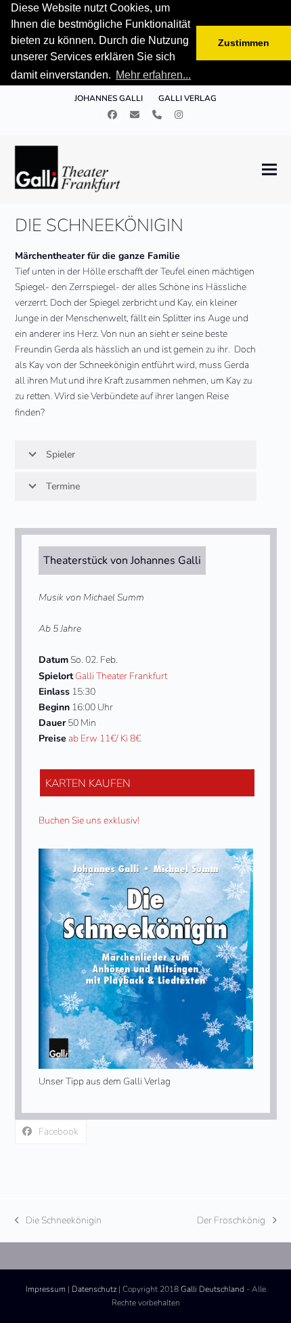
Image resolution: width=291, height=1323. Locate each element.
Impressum (46, 1289)
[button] (269, 169)
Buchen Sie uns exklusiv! (89, 820)
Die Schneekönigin (58, 1221)
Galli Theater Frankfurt (121, 676)
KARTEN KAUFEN (88, 783)
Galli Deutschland (212, 1289)
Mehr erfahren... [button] (153, 75)
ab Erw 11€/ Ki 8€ (104, 738)
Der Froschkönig (231, 1221)
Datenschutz (94, 1289)
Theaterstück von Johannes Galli (122, 560)
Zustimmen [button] (243, 42)
